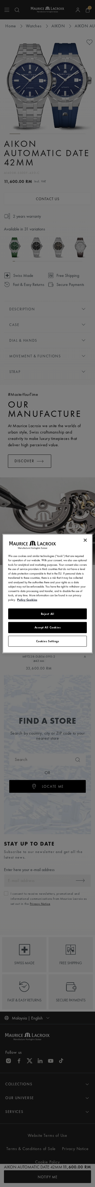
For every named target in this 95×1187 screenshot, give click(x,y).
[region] (47, 593)
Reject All (47, 614)
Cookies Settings (47, 641)
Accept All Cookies (48, 627)
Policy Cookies (27, 599)
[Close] (85, 540)
